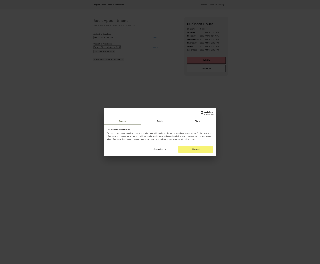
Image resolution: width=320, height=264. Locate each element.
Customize (158, 149)
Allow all (196, 149)
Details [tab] (160, 121)
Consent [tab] (122, 121)
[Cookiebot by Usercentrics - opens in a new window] (203, 113)
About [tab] (197, 121)
